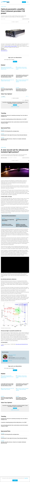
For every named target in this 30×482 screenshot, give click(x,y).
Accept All (15, 480)
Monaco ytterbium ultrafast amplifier (11, 46)
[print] (28, 21)
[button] (1, 2)
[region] (15, 98)
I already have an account (15, 106)
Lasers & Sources (3, 6)
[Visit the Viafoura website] (27, 100)
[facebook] (12, 21)
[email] (17, 21)
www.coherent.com (4, 50)
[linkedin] (13, 21)
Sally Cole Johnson (4, 157)
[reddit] (16, 21)
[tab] (3, 96)
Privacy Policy (26, 478)
